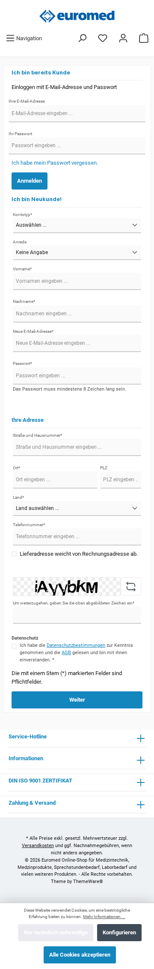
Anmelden (29, 181)
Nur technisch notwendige (56, 932)
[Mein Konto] (123, 38)
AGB (66, 652)
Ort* (16, 467)
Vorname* (22, 269)
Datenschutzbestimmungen (76, 645)
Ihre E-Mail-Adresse (27, 101)
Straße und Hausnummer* (37, 435)
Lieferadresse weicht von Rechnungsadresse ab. (79, 554)
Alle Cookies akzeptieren (79, 954)
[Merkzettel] (102, 38)
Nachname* (24, 301)
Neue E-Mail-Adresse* (33, 331)
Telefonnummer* (29, 524)
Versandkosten (38, 845)
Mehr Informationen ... (104, 916)
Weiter (77, 699)
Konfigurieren (119, 932)
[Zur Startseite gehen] (77, 16)
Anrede (20, 242)
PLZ (103, 467)
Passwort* (22, 363)
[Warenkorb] (143, 38)
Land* (18, 497)
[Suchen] (82, 38)
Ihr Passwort (20, 133)
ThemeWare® (88, 881)
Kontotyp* (22, 214)
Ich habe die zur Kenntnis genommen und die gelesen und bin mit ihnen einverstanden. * (76, 653)
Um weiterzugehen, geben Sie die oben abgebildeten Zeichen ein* (73, 603)
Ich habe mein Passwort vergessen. (55, 163)
